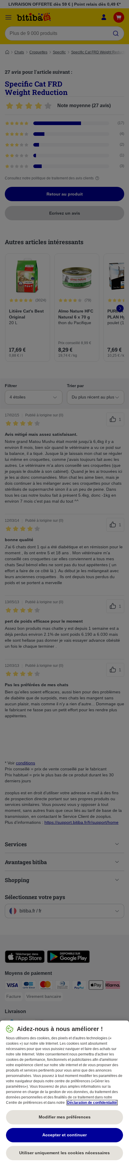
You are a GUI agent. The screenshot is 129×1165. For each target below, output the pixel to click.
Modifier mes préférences (65, 1117)
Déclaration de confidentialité (92, 1103)
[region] (64, 1093)
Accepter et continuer (64, 1134)
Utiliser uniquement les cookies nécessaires (64, 1152)
